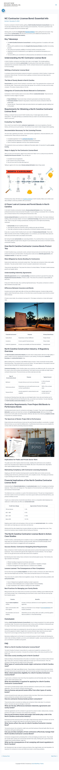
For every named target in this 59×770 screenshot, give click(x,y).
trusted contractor (27, 198)
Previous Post (6, 756)
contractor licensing (27, 139)
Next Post (54, 756)
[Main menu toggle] (56, 4)
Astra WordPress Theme (37, 763)
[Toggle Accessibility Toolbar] (3, 10)
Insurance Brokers (30, 31)
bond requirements (45, 607)
